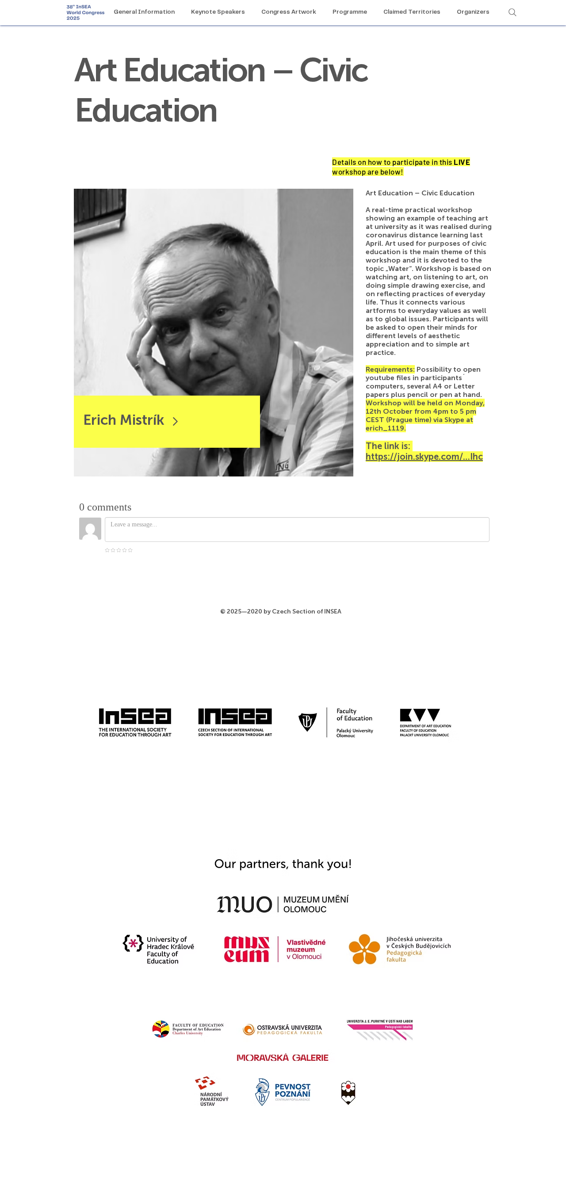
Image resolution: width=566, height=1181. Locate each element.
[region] (213, 332)
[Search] (512, 12)
